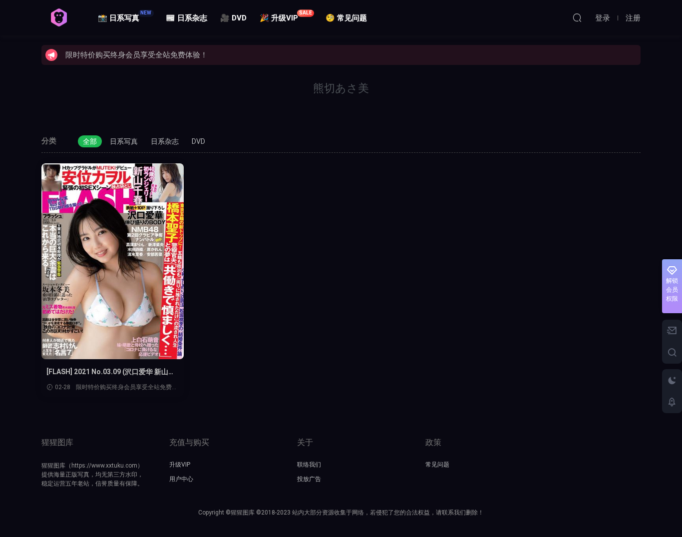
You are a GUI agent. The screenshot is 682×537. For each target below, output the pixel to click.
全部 (90, 141)
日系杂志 (165, 141)
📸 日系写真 (125, 16)
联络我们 (309, 464)
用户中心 (181, 479)
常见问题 (437, 464)
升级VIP (179, 464)
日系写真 (124, 141)
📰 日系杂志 (186, 17)
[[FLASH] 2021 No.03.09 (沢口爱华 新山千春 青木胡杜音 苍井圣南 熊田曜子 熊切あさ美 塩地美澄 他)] (112, 261)
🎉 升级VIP (286, 16)
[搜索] (577, 17)
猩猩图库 (58, 17)
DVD (198, 141)
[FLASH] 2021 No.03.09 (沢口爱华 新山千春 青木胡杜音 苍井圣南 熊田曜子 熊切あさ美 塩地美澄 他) (112, 372)
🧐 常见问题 (346, 17)
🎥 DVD (233, 17)
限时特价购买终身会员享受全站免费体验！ (136, 54)
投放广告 (309, 479)
